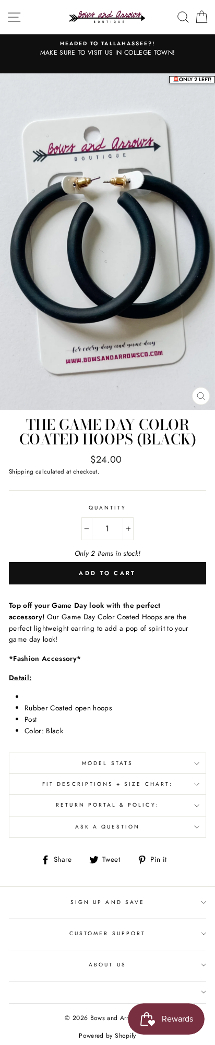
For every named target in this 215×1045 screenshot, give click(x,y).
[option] (107, 49)
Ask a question (107, 827)
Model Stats (107, 763)
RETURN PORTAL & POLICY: (107, 805)
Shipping (21, 471)
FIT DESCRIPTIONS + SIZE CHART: (107, 784)
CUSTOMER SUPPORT (107, 933)
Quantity (107, 508)
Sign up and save (107, 902)
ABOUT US (107, 964)
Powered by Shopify (107, 1035)
